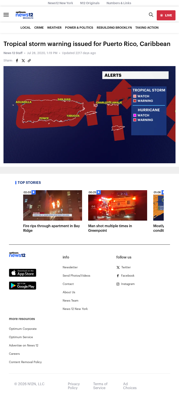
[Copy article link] (29, 60)
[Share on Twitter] (23, 60)
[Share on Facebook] (17, 60)
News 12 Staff (12, 53)
